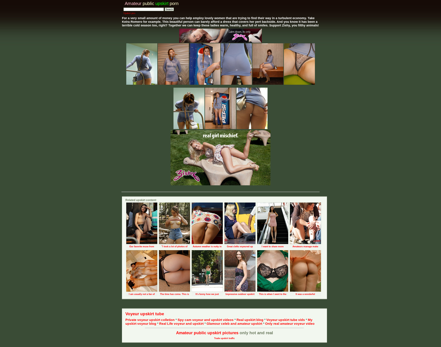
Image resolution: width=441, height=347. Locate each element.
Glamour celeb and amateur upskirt (235, 323)
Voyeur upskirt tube (144, 313)
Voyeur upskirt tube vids (285, 320)
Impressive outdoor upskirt (239, 294)
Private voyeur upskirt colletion (150, 320)
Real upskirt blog (250, 320)
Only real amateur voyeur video (290, 323)
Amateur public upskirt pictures (207, 332)
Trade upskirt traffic (224, 338)
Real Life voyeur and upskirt (181, 323)
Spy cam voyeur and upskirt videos (206, 320)
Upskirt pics (129, 13)
